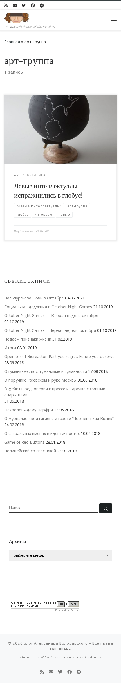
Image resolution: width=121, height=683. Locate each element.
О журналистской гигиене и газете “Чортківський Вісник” (59, 418)
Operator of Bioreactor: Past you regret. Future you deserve (59, 356)
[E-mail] (15, 5)
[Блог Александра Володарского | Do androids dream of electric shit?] (17, 17)
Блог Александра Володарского (56, 643)
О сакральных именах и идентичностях (42, 433)
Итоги (10, 347)
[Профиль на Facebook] (33, 5)
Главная (12, 41)
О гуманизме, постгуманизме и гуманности (45, 371)
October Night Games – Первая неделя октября (50, 330)
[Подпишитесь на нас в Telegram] (42, 5)
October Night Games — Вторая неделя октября (51, 315)
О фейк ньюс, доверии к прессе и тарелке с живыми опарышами (54, 392)
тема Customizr (89, 657)
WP (43, 657)
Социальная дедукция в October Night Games (48, 306)
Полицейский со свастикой (30, 450)
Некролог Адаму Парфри (28, 409)
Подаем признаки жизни (27, 339)
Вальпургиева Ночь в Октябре (34, 298)
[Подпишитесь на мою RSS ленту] (6, 5)
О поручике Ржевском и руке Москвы (40, 380)
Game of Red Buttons (24, 442)
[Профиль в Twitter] (24, 5)
